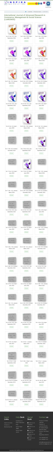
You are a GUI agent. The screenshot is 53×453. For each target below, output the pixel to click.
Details (11, 41)
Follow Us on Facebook (31, 423)
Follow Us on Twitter (31, 427)
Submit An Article (8, 422)
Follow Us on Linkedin (31, 438)
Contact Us (7, 424)
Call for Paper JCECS (19, 431)
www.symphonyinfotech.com (38, 450)
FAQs (17, 424)
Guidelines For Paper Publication (20, 421)
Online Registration (33, 3)
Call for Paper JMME (19, 427)
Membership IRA (8, 426)
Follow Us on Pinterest (31, 435)
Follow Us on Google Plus (31, 431)
